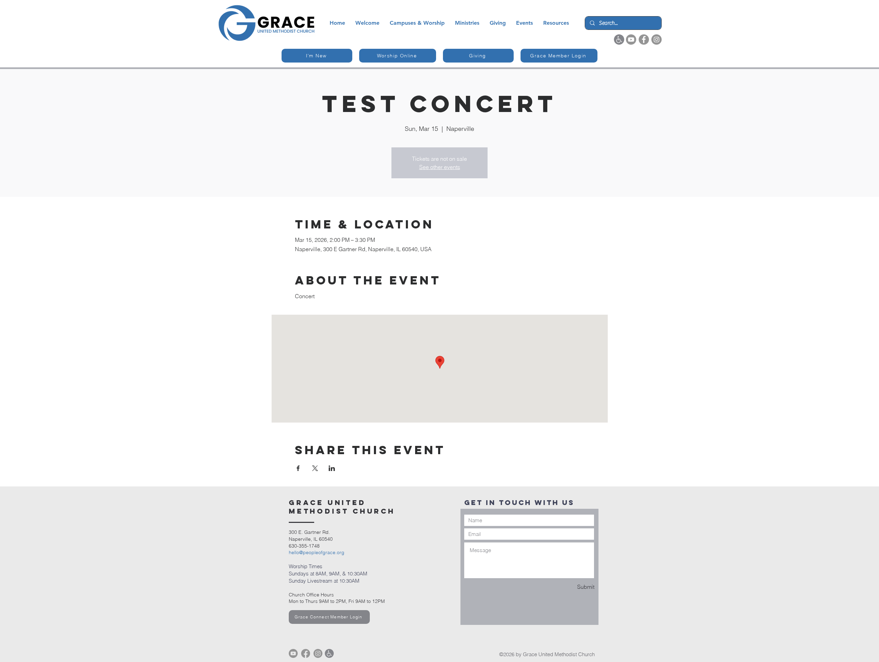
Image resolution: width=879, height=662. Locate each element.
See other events (439, 167)
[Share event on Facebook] (298, 468)
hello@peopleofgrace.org (316, 552)
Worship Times (305, 566)
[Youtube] (631, 39)
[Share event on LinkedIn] (332, 468)
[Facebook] (644, 39)
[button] (367, 23)
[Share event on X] (315, 468)
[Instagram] (656, 39)
